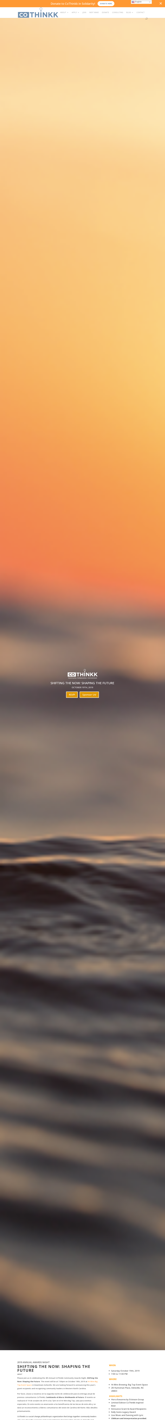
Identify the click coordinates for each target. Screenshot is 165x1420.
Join (84, 13)
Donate (105, 13)
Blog (128, 13)
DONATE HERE (106, 3)
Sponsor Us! (89, 694)
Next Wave (94, 13)
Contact (140, 13)
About (63, 13)
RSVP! (72, 694)
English (138, 2)
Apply (74, 13)
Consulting (117, 13)
